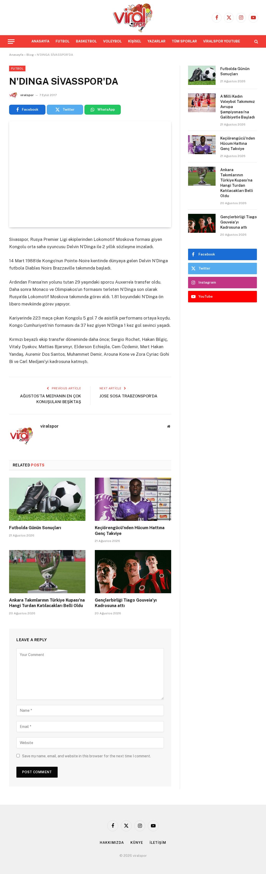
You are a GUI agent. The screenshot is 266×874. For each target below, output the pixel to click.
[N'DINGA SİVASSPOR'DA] (90, 174)
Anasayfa (16, 55)
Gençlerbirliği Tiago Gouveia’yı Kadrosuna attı (126, 603)
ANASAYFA (40, 41)
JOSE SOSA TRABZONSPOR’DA (128, 396)
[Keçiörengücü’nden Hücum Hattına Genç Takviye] (133, 499)
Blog (30, 55)
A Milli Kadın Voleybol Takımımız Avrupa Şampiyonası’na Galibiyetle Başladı (237, 106)
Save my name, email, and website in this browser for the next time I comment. (86, 756)
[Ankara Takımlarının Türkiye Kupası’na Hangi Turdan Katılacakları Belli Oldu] (47, 571)
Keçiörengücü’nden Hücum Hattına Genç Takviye (129, 530)
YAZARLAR (156, 41)
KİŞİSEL (134, 41)
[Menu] (11, 41)
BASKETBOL (86, 41)
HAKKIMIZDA (112, 843)
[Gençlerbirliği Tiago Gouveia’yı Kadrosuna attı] (133, 571)
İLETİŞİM (158, 843)
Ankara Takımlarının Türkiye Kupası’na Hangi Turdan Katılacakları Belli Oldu (47, 603)
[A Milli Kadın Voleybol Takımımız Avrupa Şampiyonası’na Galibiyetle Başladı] (202, 102)
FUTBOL (63, 41)
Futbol (17, 68)
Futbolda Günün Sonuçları (35, 527)
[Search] (255, 41)
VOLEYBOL (112, 41)
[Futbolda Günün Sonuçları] (47, 499)
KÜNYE (136, 843)
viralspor (27, 95)
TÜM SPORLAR (184, 41)
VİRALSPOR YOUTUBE (221, 41)
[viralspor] (133, 17)
